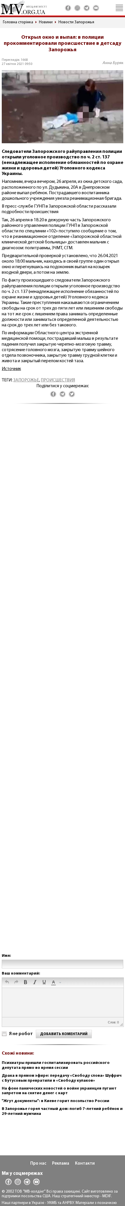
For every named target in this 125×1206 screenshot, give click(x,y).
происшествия (58, 380)
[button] (7, 982)
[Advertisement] (62, 684)
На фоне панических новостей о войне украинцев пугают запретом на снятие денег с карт (59, 1091)
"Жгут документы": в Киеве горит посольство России (55, 1101)
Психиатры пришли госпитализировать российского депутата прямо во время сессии (56, 1065)
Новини (46, 22)
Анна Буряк (112, 63)
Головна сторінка (18, 22)
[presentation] (7, 983)
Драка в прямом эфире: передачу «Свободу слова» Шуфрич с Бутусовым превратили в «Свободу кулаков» (62, 1078)
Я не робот (21, 1034)
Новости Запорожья (76, 22)
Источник (11, 369)
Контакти (85, 1163)
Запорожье (26, 380)
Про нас (38, 1163)
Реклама (60, 1163)
